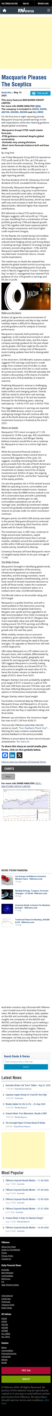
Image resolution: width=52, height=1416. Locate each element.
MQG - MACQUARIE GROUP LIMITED (21, 785)
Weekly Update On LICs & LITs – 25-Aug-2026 (25, 1104)
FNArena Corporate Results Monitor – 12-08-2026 (27, 1199)
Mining (4, 1359)
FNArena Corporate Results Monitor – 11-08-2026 (27, 1180)
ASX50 (43, 109)
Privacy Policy (7, 1255)
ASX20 (35, 109)
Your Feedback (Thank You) (32, 728)
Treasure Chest (7, 1304)
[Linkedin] (12, 755)
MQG (38, 106)
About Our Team (8, 1246)
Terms (4, 1252)
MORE (4, 1362)
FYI (2, 1281)
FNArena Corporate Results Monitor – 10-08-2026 (27, 1227)
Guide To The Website (10, 1249)
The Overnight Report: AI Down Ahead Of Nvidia (25, 1123)
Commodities (7, 1275)
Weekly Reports (21, 1107)
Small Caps (6, 1298)
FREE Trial (26, 1370)
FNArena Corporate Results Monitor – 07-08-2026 (27, 1189)
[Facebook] (5, 755)
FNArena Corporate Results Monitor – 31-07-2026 (27, 1208)
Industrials (6, 1356)
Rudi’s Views (6, 1307)
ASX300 (24, 112)
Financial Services (8, 1353)
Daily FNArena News (10, 1284)
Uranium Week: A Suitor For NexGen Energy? (24, 1218)
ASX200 (14, 112)
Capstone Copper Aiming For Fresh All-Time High (26, 1094)
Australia (6, 92)
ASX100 (5, 112)
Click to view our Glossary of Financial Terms (23, 761)
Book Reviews (7, 1272)
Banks (4, 1347)
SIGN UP (26, 1379)
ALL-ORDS (38, 112)
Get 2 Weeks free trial (9, 3)
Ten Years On (22, 741)
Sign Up (26, 3)
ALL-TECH (5, 1336)
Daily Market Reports (23, 1089)
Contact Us (6, 1258)
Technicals (19, 1098)
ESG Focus (5, 1278)
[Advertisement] (26, 43)
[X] (19, 755)
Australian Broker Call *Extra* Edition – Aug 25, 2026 (28, 1085)
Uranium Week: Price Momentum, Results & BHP (26, 1113)
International (7, 1295)
